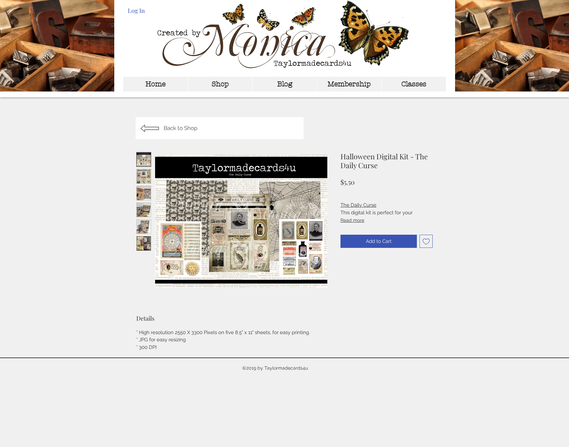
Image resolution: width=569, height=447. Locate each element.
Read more (352, 220)
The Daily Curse (358, 205)
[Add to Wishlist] (426, 241)
